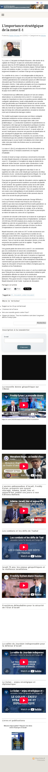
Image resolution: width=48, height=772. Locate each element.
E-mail (6, 336)
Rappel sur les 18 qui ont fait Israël (14, 306)
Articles (43, 36)
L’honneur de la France (10, 309)
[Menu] (3, 15)
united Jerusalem (28, 295)
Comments (41, 760)
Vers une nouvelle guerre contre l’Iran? (15, 312)
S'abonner (24, 347)
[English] (37, 2)
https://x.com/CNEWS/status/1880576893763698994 (20, 419)
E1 (12, 295)
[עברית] (41, 2)
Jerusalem (17, 295)
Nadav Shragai (14, 36)
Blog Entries (39, 758)
